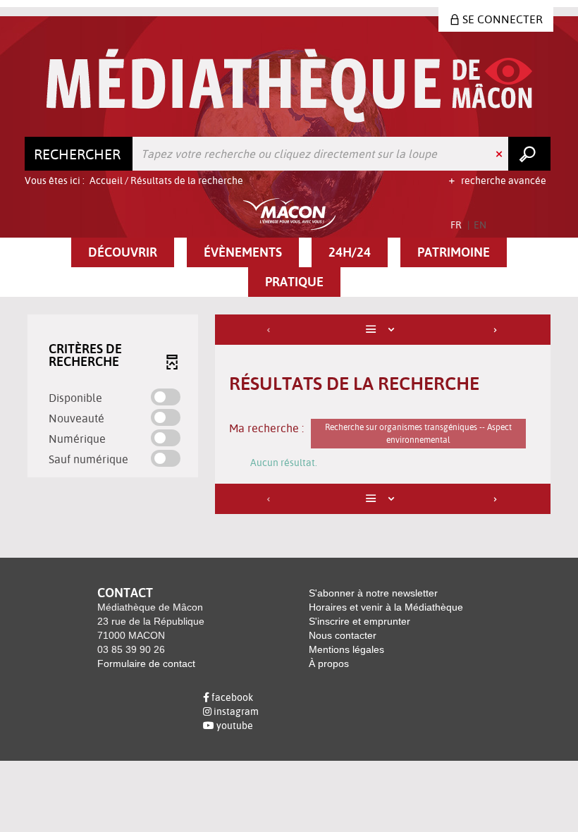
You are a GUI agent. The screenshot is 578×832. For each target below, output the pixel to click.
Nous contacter (342, 635)
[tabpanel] (289, 416)
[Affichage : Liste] (383, 329)
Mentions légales (346, 649)
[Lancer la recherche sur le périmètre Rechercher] (529, 154)
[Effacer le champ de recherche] (500, 154)
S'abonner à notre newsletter (373, 593)
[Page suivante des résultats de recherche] (496, 329)
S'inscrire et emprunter (359, 621)
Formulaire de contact (146, 663)
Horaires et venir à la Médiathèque (386, 607)
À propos (329, 663)
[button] (122, 252)
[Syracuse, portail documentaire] (289, 86)
